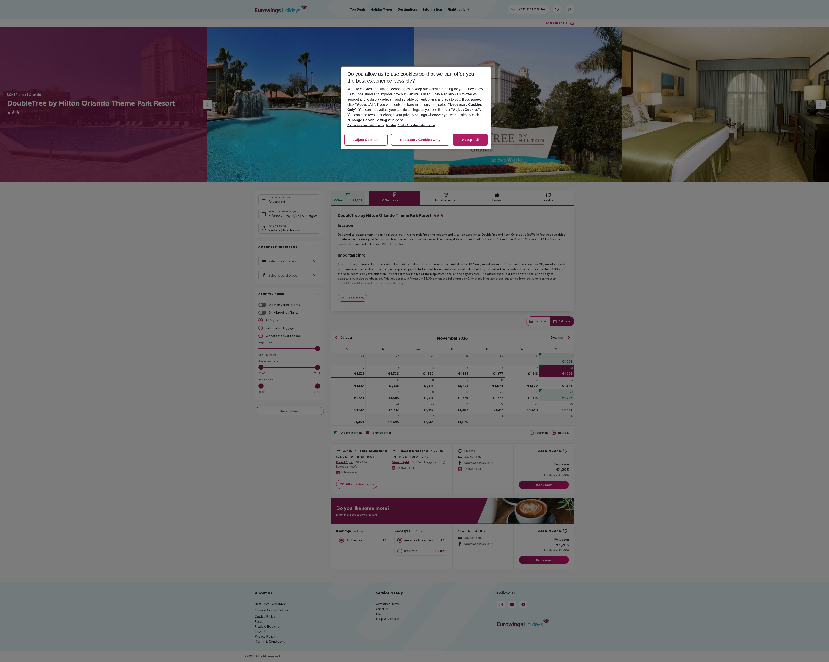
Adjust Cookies (365, 140)
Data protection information (365, 125)
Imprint (391, 125)
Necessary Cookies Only (420, 140)
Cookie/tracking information (416, 125)
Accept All (470, 140)
